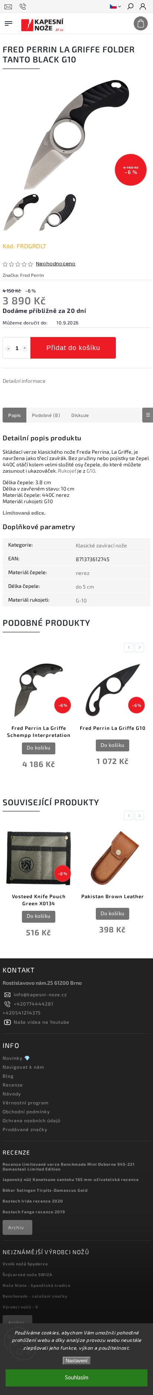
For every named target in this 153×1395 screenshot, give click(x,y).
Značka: (23, 275)
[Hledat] (130, 7)
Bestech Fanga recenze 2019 (34, 1211)
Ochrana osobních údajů (32, 1120)
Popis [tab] (14, 415)
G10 (91, 470)
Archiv (16, 1227)
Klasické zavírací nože (101, 545)
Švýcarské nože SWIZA (27, 1274)
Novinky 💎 (16, 1058)
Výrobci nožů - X (20, 1306)
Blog (8, 1076)
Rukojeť (67, 470)
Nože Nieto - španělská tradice (37, 1285)
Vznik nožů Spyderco (25, 1263)
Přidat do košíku (73, 348)
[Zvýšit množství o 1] (25, 348)
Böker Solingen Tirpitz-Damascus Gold (45, 1190)
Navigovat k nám (23, 1067)
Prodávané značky (25, 1129)
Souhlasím (76, 1378)
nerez (82, 573)
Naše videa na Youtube (41, 1022)
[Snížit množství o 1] (8, 348)
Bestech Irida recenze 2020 (33, 1200)
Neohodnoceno (55, 264)
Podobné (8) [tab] (46, 415)
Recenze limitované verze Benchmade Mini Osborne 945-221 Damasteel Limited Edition (69, 1166)
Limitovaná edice (23, 512)
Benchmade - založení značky (35, 1296)
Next (140, 647)
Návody (12, 1094)
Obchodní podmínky (26, 1111)
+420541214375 (22, 1013)
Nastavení (77, 1360)
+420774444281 (33, 1004)
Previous (130, 647)
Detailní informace (24, 381)
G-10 (81, 600)
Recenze (13, 1085)
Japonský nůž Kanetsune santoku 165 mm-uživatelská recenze (71, 1179)
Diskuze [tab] (80, 415)
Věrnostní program (26, 1103)
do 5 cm (85, 586)
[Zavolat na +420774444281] (23, 6)
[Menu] (8, 21)
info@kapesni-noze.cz (40, 994)
